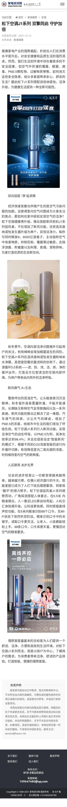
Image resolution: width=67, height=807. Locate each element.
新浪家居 (18, 39)
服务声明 (54, 755)
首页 (20, 17)
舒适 (59, 76)
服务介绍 (33, 755)
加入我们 (33, 761)
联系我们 (12, 761)
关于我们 (12, 755)
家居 (8, 485)
